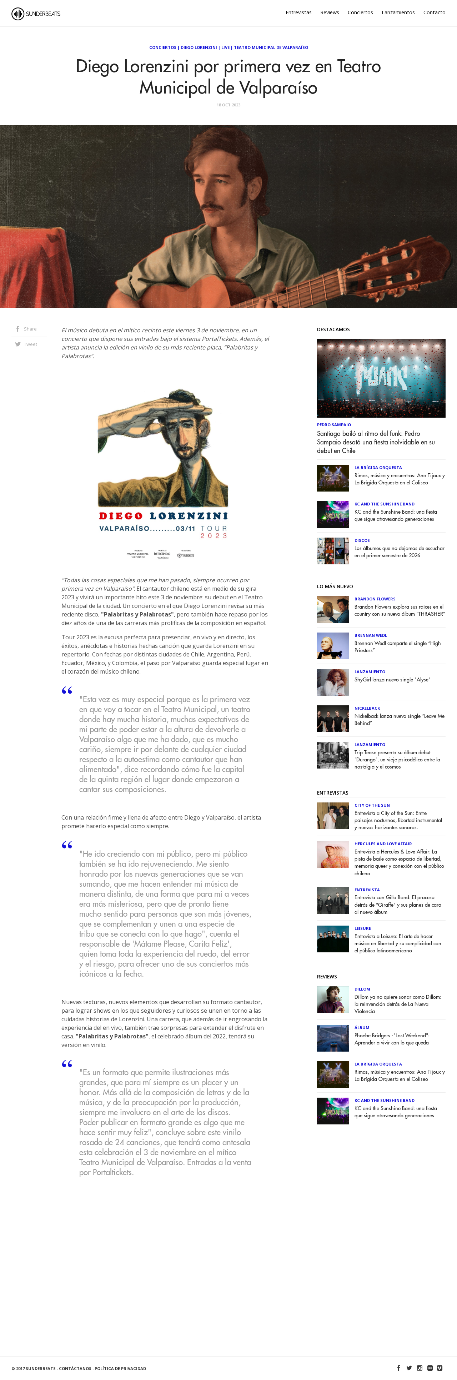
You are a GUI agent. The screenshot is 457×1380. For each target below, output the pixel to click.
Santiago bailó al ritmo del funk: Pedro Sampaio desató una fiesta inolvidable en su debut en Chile (376, 442)
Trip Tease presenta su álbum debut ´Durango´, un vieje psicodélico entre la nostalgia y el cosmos (397, 760)
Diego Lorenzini (199, 47)
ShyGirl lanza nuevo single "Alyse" (393, 680)
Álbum (362, 1027)
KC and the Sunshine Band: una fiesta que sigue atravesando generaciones (396, 515)
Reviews (329, 12)
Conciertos (360, 12)
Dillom (362, 989)
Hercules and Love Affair (383, 843)
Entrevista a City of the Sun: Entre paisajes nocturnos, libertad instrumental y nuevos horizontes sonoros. (398, 820)
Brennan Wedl (371, 635)
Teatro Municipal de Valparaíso (271, 47)
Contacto (434, 12)
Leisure (363, 928)
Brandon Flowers (375, 598)
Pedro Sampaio (334, 424)
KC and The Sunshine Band (385, 504)
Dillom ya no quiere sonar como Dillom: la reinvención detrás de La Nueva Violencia (398, 1004)
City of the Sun (372, 805)
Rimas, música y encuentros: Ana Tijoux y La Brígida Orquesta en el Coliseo (400, 479)
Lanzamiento (370, 671)
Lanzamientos (398, 12)
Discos (362, 540)
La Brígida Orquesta (378, 467)
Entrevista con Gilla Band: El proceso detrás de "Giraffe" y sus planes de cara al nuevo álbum (398, 905)
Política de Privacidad (120, 1368)
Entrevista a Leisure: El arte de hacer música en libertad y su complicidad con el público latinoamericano (398, 943)
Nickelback (367, 708)
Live (225, 47)
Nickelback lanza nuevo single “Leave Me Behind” (400, 720)
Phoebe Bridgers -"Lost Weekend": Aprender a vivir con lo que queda (392, 1039)
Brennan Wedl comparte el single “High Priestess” (398, 647)
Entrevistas (299, 12)
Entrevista (367, 889)
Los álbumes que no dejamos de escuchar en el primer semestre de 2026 (400, 552)
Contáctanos (75, 1368)
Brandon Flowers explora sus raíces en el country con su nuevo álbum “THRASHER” (400, 610)
